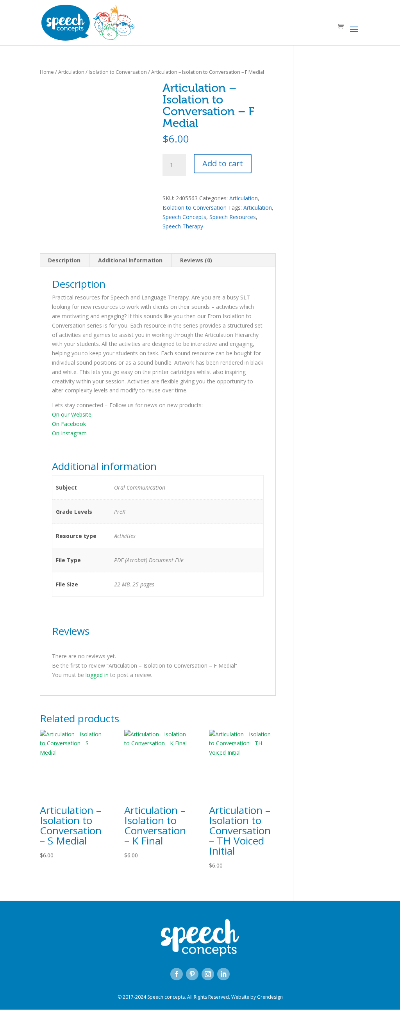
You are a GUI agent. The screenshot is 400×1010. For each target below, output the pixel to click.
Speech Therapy (182, 226)
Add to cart (222, 163)
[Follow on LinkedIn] (223, 974)
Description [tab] (64, 260)
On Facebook (69, 424)
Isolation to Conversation (118, 71)
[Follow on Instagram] (208, 974)
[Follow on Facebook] (176, 974)
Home (47, 71)
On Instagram (69, 433)
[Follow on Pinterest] (192, 974)
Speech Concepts (184, 217)
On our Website (71, 414)
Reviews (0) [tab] (196, 260)
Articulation (71, 71)
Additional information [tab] (130, 260)
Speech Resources (232, 217)
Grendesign (270, 997)
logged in (97, 675)
